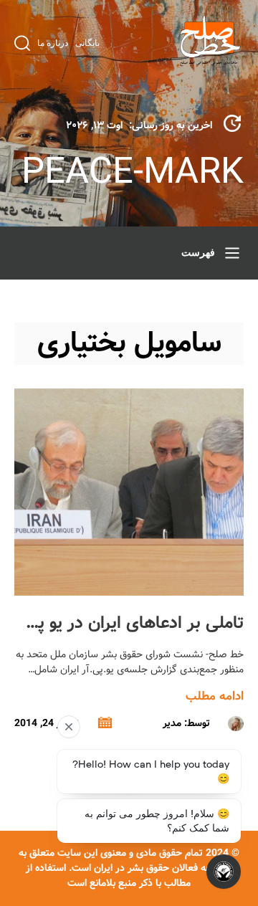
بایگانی (87, 43)
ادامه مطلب (215, 696)
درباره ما (52, 43)
